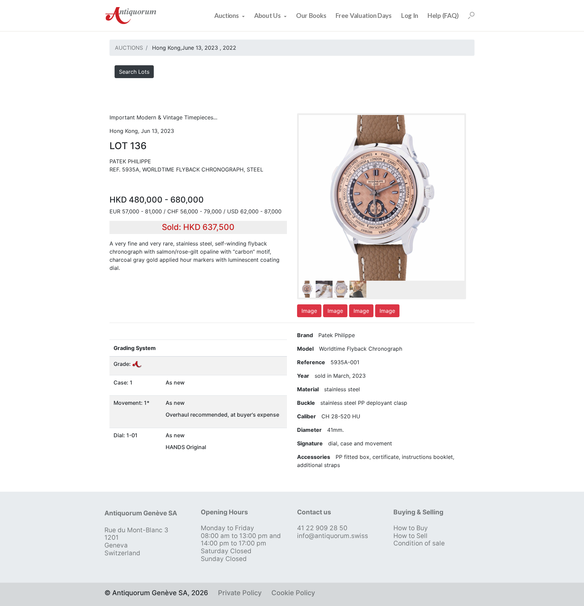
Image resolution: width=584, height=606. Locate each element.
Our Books (311, 15)
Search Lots (134, 71)
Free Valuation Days (364, 15)
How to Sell (410, 536)
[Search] (471, 15)
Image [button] (309, 310)
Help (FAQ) (443, 15)
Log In (409, 15)
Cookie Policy (293, 593)
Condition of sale (419, 543)
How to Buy (410, 528)
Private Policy (240, 593)
